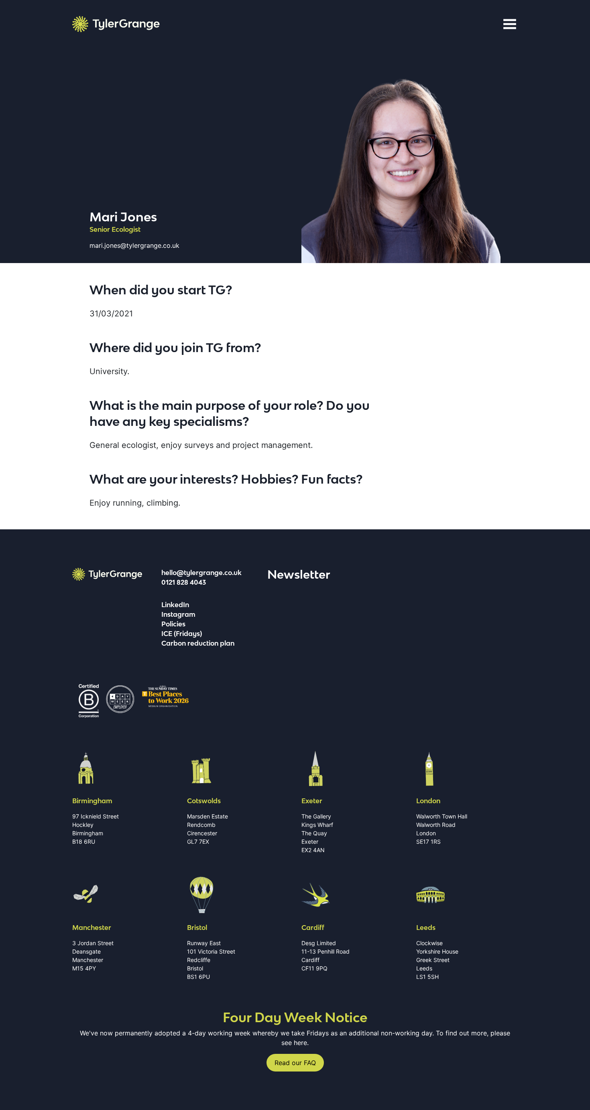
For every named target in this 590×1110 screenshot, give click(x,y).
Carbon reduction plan (197, 643)
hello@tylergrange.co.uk (201, 573)
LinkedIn (175, 605)
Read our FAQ (295, 1063)
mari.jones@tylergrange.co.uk (134, 245)
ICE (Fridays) (181, 634)
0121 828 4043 (183, 582)
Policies (173, 624)
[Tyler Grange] (116, 24)
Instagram (178, 614)
